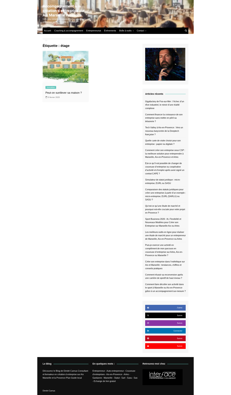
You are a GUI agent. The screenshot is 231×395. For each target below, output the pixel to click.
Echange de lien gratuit (105, 381)
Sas (135, 378)
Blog (58, 371)
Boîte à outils (125, 31)
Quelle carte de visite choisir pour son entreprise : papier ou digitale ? (163, 142)
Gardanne (97, 378)
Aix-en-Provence (114, 374)
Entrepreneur (99, 371)
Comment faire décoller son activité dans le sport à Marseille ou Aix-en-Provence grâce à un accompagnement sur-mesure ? (165, 287)
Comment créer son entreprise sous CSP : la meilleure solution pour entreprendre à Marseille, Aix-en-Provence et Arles (165, 153)
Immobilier (51, 87)
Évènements (110, 31)
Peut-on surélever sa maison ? (63, 92)
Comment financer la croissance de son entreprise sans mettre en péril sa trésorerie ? (164, 117)
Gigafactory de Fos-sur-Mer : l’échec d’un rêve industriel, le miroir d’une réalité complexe (164, 104)
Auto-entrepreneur (115, 371)
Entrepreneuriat (93, 31)
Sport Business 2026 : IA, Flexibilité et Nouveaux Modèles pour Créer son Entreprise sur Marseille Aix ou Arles (163, 222)
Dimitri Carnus (70, 371)
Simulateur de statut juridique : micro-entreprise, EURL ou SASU (162, 181)
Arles (126, 374)
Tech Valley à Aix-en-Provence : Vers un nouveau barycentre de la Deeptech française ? (164, 130)
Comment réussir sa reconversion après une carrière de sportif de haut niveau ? (164, 276)
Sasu (129, 378)
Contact (140, 31)
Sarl (123, 378)
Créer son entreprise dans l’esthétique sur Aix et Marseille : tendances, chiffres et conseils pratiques (165, 265)
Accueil (47, 31)
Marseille (108, 378)
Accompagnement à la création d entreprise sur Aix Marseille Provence (64, 10)
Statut (117, 378)
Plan (68, 378)
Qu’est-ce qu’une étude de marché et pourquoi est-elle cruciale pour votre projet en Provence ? (165, 209)
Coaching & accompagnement (68, 31)
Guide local (76, 378)
